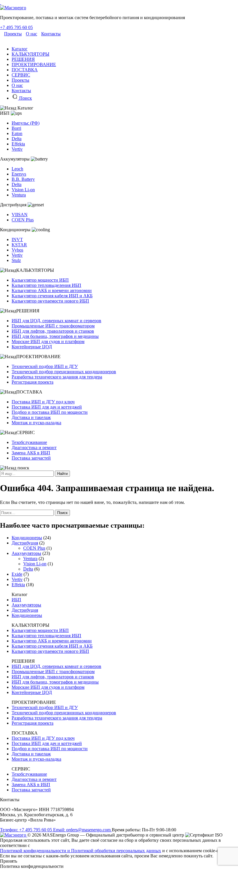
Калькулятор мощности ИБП (40, 280)
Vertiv (17, 149)
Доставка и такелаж (31, 417)
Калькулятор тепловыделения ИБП (46, 285)
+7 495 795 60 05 (16, 27)
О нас (31, 33)
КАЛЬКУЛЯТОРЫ (30, 54)
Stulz (16, 260)
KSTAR (19, 244)
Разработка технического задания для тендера (57, 376)
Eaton (17, 133)
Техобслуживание (29, 442)
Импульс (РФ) (25, 123)
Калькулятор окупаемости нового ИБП (50, 300)
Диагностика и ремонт (34, 447)
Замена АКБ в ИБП (31, 452)
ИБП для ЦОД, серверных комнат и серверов (56, 320)
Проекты (13, 33)
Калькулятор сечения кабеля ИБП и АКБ (52, 295)
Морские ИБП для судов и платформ (48, 341)
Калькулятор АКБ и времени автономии (52, 290)
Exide (17, 574)
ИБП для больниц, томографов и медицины (55, 336)
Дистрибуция (25, 542)
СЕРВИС (21, 74)
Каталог (20, 48)
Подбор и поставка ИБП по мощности (50, 412)
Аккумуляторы (26, 553)
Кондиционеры (27, 537)
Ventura (19, 194)
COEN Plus (23, 219)
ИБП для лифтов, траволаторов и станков (53, 331)
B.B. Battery (23, 179)
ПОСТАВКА (25, 69)
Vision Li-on (23, 189)
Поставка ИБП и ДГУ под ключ (43, 401)
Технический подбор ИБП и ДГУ (45, 366)
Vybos (17, 249)
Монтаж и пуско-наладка (36, 422)
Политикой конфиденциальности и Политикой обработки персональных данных (80, 850)
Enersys (19, 174)
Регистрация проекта (32, 382)
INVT (17, 239)
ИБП (16, 599)
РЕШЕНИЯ (23, 59)
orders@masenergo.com (82, 829)
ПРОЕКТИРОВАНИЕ (34, 64)
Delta (16, 138)
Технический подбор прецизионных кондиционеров (64, 371)
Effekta (18, 143)
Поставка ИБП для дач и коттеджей (47, 407)
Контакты (51, 33)
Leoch (17, 168)
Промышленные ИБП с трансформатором (53, 325)
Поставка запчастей (31, 458)
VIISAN (20, 214)
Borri (16, 128)
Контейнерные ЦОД (32, 346)
